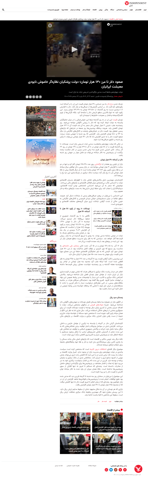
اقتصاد (94, 10)
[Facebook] (40, 96)
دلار (98, 401)
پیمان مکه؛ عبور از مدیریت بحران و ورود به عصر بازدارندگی (35, 302)
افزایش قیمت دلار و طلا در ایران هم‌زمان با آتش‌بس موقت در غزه (102, 220)
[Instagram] (115, 469)
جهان (131, 10)
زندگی (106, 10)
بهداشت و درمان (75, 10)
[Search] (3, 10)
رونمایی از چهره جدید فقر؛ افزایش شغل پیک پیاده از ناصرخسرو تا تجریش (108, 428)
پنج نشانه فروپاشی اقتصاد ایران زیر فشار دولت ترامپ (75, 428)
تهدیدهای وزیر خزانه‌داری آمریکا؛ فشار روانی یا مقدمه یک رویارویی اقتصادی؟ (36, 270)
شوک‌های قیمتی (96, 304)
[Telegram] (111, 469)
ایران (145, 10)
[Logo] (114, 25)
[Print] (27, 96)
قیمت (115, 119)
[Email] (30, 96)
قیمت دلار (104, 401)
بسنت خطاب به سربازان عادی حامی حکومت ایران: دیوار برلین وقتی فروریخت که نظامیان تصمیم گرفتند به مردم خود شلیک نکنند (35, 213)
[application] (74, 49)
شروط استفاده (92, 466)
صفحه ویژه (65, 10)
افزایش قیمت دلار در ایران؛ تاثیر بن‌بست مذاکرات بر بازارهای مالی (102, 212)
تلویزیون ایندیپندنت (53, 10)
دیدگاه (112, 10)
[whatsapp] (106, 469)
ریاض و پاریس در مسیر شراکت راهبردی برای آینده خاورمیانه (37, 291)
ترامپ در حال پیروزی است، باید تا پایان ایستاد (36, 248)
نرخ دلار (110, 104)
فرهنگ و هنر (86, 10)
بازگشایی (97, 164)
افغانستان (138, 10)
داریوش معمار (118, 96)
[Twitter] (33, 96)
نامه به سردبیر (59, 466)
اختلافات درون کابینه (98, 349)
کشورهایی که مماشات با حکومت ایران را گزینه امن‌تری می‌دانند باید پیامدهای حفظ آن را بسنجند (36, 260)
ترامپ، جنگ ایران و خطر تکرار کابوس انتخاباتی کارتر (37, 280)
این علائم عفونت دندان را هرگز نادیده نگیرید (36, 223)
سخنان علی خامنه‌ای (70, 245)
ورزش (100, 10)
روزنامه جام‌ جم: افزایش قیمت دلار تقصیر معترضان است (102, 227)
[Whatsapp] (37, 96)
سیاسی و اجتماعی (121, 10)
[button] (74, 49)
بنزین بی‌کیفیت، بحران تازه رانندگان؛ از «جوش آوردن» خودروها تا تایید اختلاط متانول (108, 448)
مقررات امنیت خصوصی (73, 466)
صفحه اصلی (119, 19)
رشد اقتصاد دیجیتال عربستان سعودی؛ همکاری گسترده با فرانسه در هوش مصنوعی (36, 193)
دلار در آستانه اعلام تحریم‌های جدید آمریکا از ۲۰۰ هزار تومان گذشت (77, 450)
